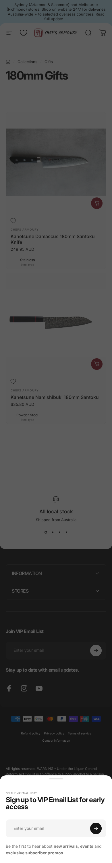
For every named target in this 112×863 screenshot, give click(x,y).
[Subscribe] (96, 828)
